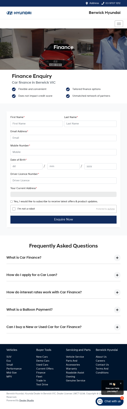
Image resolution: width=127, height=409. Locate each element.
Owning (70, 376)
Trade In (41, 380)
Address (94, 3)
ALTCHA (111, 209)
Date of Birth (18, 160)
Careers (100, 361)
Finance (40, 372)
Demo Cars (42, 361)
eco (8, 361)
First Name (17, 117)
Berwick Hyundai (105, 13)
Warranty (71, 369)
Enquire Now (63, 219)
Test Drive (42, 384)
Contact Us (102, 365)
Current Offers (44, 369)
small (9, 365)
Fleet (39, 376)
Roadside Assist (75, 372)
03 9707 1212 (113, 3)
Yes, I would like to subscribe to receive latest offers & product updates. (56, 201)
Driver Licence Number (24, 174)
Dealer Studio (26, 400)
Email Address (19, 131)
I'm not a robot (26, 209)
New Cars (42, 357)
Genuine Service (75, 380)
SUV (8, 357)
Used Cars (42, 365)
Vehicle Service (75, 357)
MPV (9, 376)
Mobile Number (20, 145)
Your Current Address (23, 188)
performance (14, 369)
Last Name (71, 117)
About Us (101, 357)
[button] (119, 23)
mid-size (11, 372)
